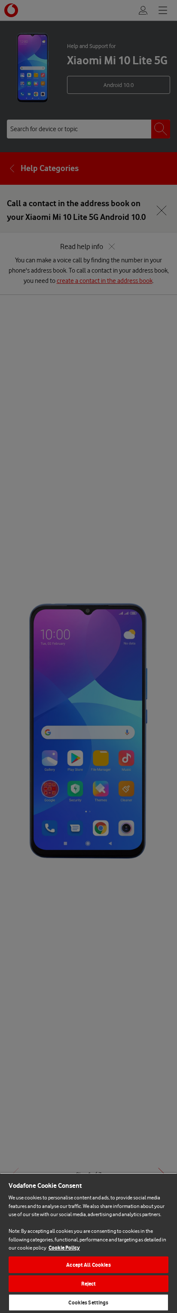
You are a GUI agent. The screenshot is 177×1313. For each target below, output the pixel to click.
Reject (88, 1283)
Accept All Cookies (88, 1265)
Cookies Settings (88, 1302)
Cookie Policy (64, 1247)
